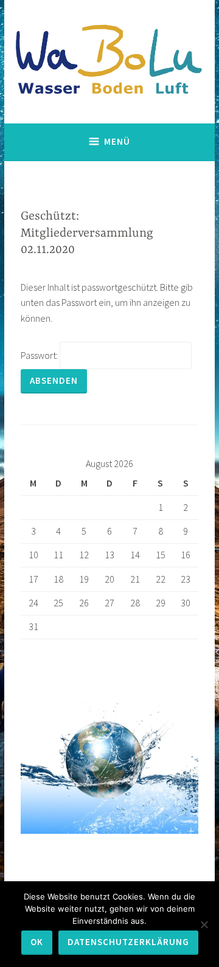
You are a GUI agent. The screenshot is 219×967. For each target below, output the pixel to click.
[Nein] (204, 924)
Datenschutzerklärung (128, 942)
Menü (117, 141)
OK (36, 942)
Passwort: (40, 355)
